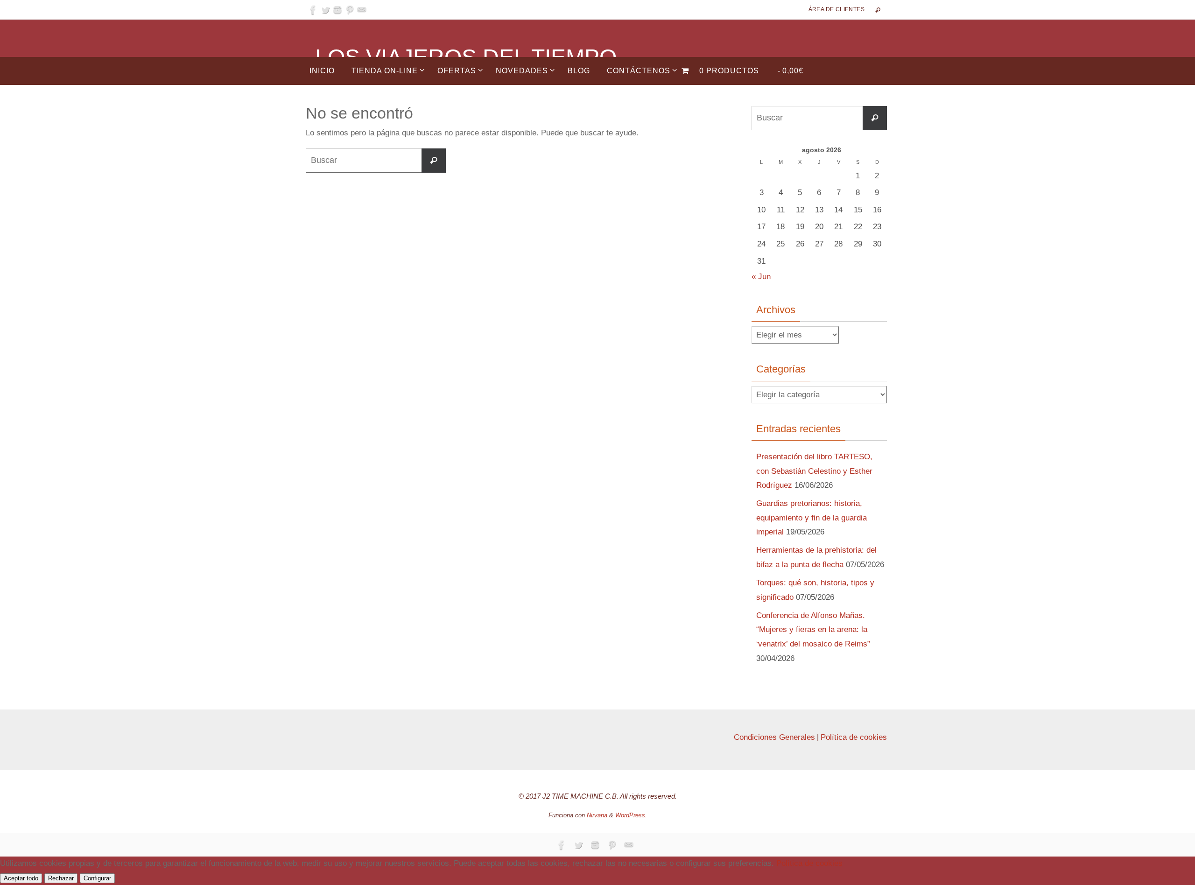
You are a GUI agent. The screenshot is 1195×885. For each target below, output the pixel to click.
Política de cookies (854, 737)
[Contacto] (361, 9)
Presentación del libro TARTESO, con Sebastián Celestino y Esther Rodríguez (814, 471)
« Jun (761, 276)
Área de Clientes (836, 9)
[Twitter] (325, 9)
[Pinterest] (349, 9)
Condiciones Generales (774, 737)
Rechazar (61, 878)
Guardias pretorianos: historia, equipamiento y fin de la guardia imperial (811, 517)
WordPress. (631, 815)
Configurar (97, 878)
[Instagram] (337, 9)
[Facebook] (313, 9)
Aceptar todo (21, 878)
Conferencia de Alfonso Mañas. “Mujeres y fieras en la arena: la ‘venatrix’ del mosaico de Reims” (813, 629)
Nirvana (597, 815)
